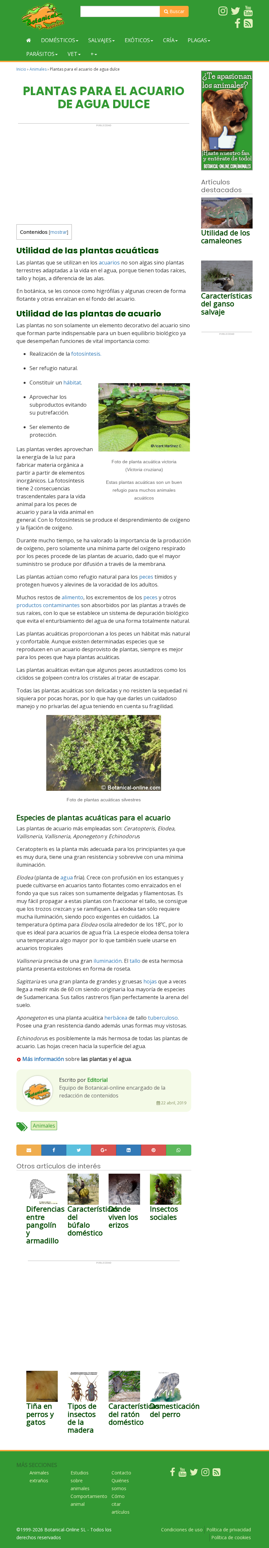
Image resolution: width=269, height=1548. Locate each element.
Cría (169, 40)
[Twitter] (194, 1474)
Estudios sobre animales (80, 1480)
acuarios (109, 262)
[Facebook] (172, 1474)
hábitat (72, 382)
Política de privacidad (228, 1529)
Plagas (197, 40)
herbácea (115, 1017)
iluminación (107, 960)
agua (66, 877)
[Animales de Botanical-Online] (46, 16)
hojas (150, 981)
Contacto (121, 1473)
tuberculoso (163, 1017)
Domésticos (58, 40)
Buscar (176, 11)
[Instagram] (205, 1474)
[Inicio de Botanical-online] (28, 40)
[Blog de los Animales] (216, 1474)
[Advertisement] (103, 172)
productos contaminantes (48, 605)
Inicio (21, 69)
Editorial (97, 1079)
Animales (38, 69)
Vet (72, 54)
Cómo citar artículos (121, 1504)
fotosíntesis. (86, 353)
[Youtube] (182, 1474)
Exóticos (137, 40)
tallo (135, 960)
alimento (72, 597)
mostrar (58, 232)
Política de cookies (231, 1537)
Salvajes (100, 40)
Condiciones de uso (182, 1529)
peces (146, 576)
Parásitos (40, 54)
